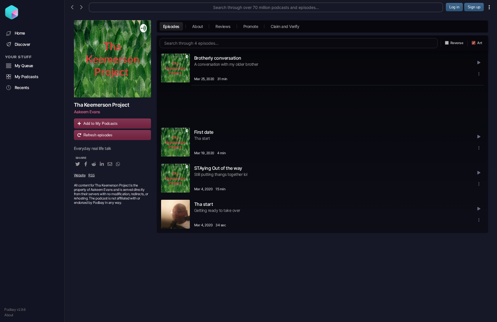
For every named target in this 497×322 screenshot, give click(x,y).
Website (80, 175)
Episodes (171, 26)
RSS (91, 175)
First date (203, 132)
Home (20, 33)
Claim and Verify (285, 26)
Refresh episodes (97, 135)
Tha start (203, 204)
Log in (454, 7)
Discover (22, 44)
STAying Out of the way (218, 168)
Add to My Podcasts (100, 123)
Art (479, 43)
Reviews (223, 26)
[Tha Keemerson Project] (112, 58)
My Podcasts (27, 76)
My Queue (24, 65)
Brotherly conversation (217, 58)
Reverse (456, 43)
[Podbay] (11, 17)
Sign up (474, 7)
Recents (22, 87)
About (8, 315)
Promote (250, 26)
